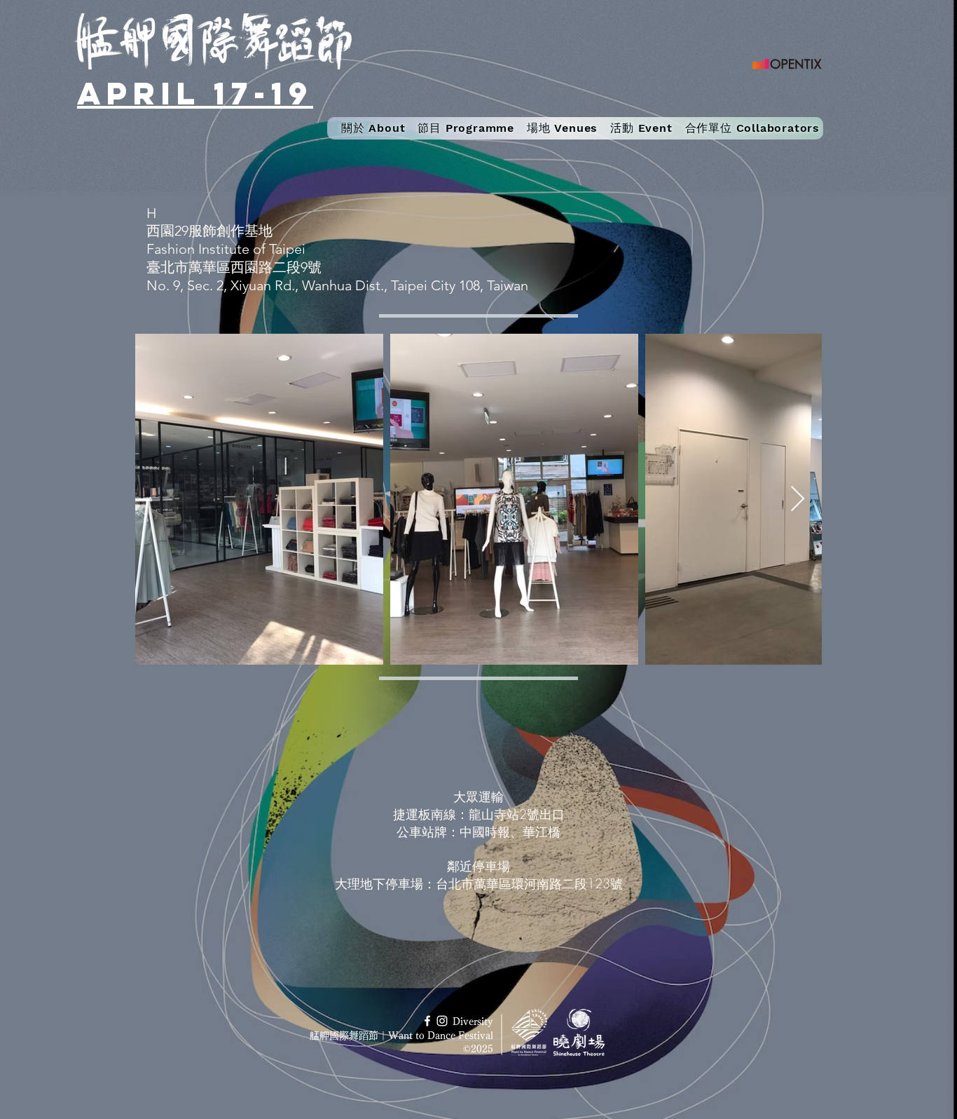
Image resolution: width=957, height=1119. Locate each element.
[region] (478, 842)
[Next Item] (798, 499)
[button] (466, 128)
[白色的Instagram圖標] (442, 1021)
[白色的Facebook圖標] (427, 1021)
